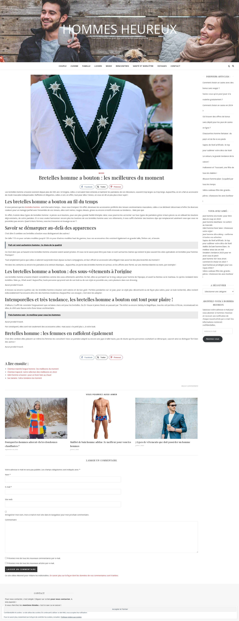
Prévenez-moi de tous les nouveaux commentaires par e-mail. (33, 558)
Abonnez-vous (212, 339)
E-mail (8, 487)
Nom (8, 474)
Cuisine (74, 66)
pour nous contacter (60, 599)
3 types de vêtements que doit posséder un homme (162, 442)
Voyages (162, 66)
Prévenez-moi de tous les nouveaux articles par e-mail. (30, 563)
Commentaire (11, 519)
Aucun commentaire (189, 386)
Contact (175, 66)
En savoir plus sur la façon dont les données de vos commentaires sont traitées (84, 575)
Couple (63, 66)
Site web (8, 499)
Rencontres (122, 66)
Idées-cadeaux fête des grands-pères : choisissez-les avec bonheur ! (218, 195)
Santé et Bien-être (143, 66)
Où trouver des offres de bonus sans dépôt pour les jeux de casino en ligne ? (218, 122)
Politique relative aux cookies (71, 617)
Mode (109, 66)
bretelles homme (32, 207)
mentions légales (31, 605)
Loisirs (98, 66)
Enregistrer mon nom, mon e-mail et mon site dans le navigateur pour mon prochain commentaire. (47, 514)
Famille (86, 66)
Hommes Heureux (119, 29)
